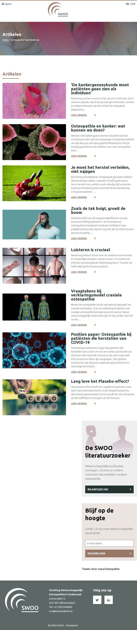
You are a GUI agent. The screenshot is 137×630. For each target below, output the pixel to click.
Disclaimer (72, 625)
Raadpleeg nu (98, 489)
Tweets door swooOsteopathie (100, 568)
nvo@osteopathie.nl (61, 611)
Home (6, 40)
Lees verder (79, 115)
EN (133, 3)
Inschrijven (96, 553)
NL (128, 3)
